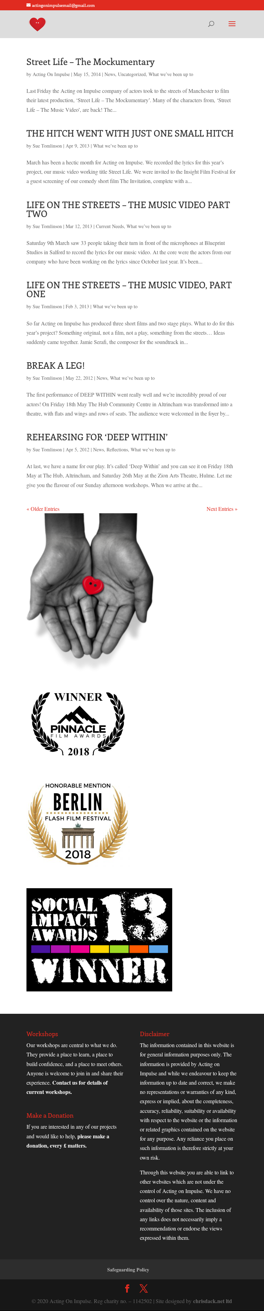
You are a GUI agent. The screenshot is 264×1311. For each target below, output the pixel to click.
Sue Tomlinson (47, 145)
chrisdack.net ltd (212, 1301)
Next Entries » (222, 508)
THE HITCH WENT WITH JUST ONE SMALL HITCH (130, 133)
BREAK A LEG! (55, 365)
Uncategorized (132, 74)
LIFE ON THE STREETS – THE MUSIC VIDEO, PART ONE (129, 289)
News (109, 74)
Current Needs (110, 226)
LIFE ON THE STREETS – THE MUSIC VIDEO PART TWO (128, 208)
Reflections (117, 449)
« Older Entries (42, 508)
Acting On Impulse (51, 74)
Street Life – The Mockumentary (90, 61)
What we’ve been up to (170, 74)
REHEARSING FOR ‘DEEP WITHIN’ (97, 437)
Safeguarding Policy (128, 1269)
